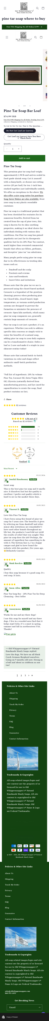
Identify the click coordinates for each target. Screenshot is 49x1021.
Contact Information (18, 738)
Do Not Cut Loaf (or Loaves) (19, 130)
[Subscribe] (39, 828)
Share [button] (9, 399)
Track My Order (16, 704)
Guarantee (14, 733)
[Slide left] (19, 106)
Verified (23, 461)
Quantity (7, 144)
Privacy (12, 710)
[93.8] (30, 452)
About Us (13, 693)
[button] (5, 8)
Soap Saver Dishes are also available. (21, 199)
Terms (12, 716)
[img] (10, 475)
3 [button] (25, 675)
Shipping (13, 698)
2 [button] (21, 675)
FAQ (11, 721)
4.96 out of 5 (31, 418)
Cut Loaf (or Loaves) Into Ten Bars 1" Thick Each (24, 137)
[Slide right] (30, 106)
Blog (11, 727)
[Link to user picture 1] (10, 639)
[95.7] (17, 452)
